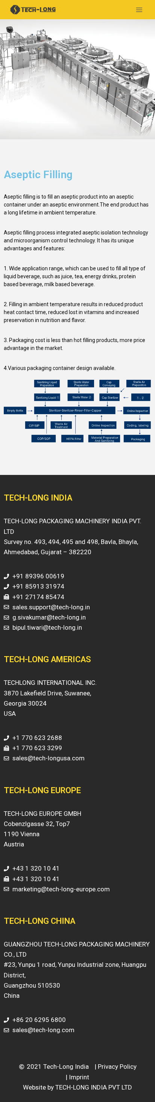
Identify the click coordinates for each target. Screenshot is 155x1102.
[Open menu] (139, 9)
